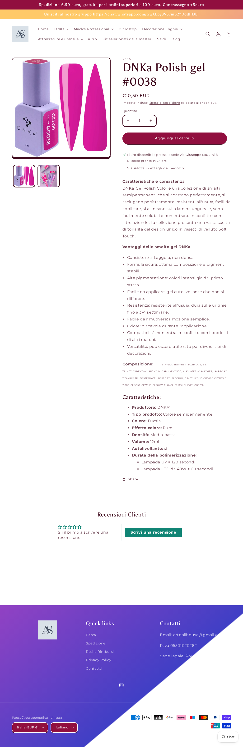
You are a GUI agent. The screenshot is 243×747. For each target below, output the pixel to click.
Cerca (91, 635)
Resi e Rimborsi (100, 651)
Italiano (62, 727)
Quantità (129, 111)
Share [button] (133, 479)
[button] (61, 29)
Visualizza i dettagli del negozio (155, 168)
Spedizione (95, 643)
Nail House (196, 734)
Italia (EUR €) (28, 727)
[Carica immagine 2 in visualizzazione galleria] (48, 176)
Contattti (94, 668)
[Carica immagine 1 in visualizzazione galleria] (24, 176)
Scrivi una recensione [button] (153, 532)
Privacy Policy (98, 660)
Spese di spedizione (165, 102)
